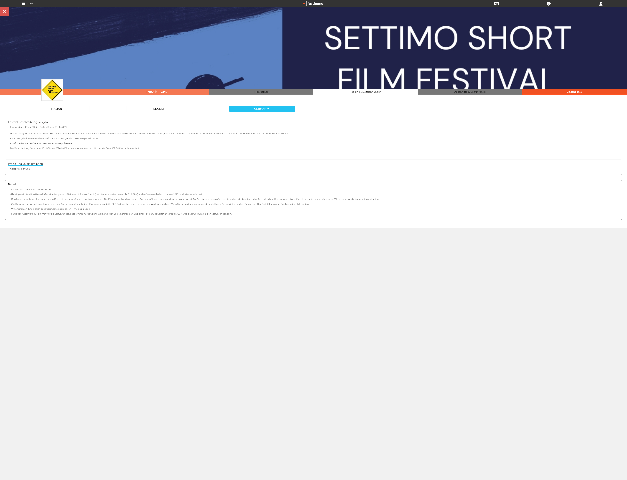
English (159, 108)
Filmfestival (261, 91)
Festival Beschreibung (28, 122)
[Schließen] (4, 11)
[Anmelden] (601, 3)
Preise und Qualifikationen (25, 163)
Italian (56, 108)
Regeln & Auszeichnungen (365, 91)
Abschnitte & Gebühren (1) (470, 91)
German (262, 108)
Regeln (12, 184)
